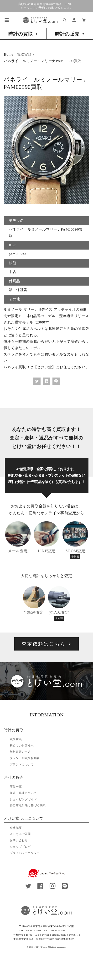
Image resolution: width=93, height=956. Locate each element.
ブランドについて (22, 764)
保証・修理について (23, 793)
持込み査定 (59, 614)
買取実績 (24, 54)
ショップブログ (20, 846)
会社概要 (16, 827)
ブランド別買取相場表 (25, 758)
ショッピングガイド (23, 799)
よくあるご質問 (20, 834)
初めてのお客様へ (22, 745)
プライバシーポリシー (25, 853)
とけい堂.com (40, 947)
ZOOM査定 (75, 553)
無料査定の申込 (20, 751)
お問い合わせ (19, 840)
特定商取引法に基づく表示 (28, 805)
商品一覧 (16, 786)
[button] (6, 20)
